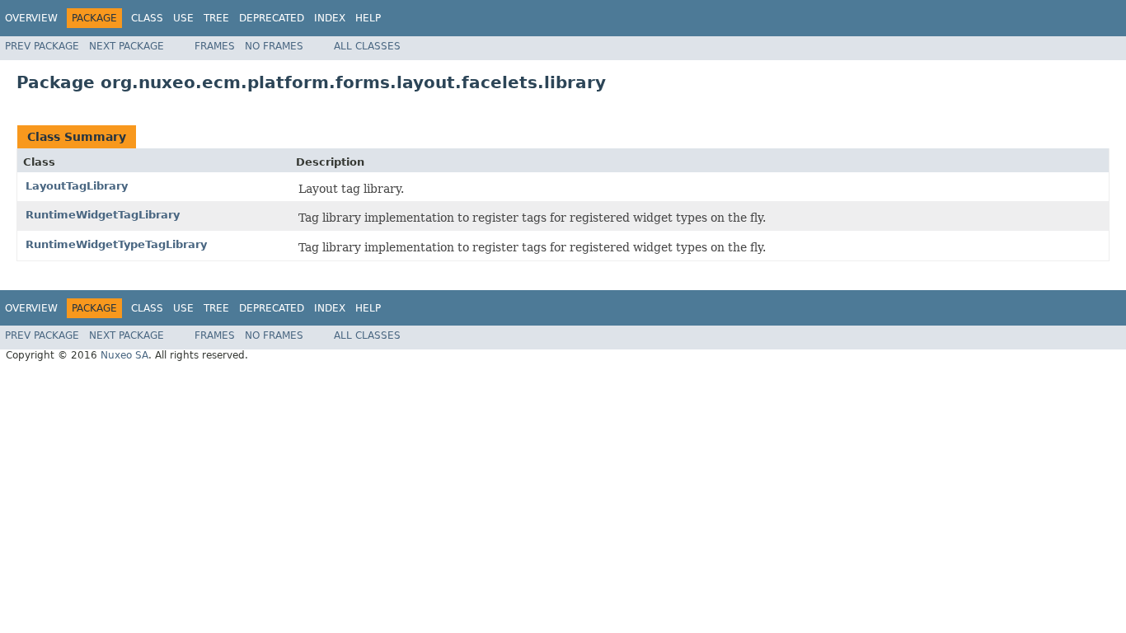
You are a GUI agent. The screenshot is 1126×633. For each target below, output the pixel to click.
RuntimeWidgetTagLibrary (103, 215)
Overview (31, 18)
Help (368, 18)
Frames (215, 46)
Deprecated (271, 18)
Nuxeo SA (124, 355)
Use (183, 18)
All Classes (367, 46)
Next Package (126, 46)
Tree (216, 18)
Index (329, 18)
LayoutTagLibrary (77, 186)
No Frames (274, 46)
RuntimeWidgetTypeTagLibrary (116, 244)
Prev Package (42, 46)
